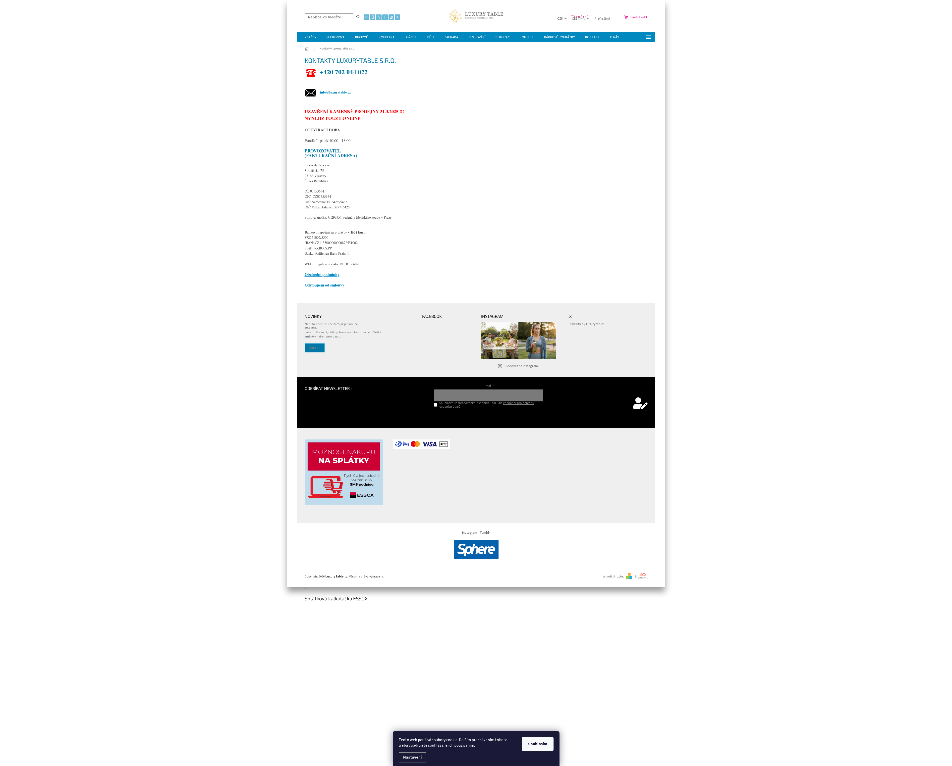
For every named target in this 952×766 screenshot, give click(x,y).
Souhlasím (537, 744)
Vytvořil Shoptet (613, 576)
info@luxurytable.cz (335, 92)
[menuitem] (310, 37)
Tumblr (485, 532)
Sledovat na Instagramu (522, 366)
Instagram (469, 532)
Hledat (357, 16)
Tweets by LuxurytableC (587, 324)
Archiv (315, 348)
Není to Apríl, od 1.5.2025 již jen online (331, 324)
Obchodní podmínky (322, 274)
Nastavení (412, 757)
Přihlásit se (488, 417)
